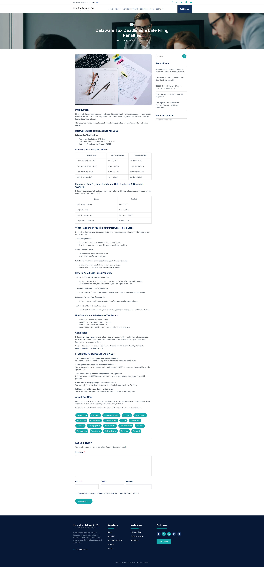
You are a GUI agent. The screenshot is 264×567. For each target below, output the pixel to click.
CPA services (95, 415)
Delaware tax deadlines (111, 415)
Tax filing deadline (110, 431)
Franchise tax (81, 420)
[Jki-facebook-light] (172, 2)
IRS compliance (95, 420)
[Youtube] (191, 2)
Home (110, 9)
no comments (143, 41)
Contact (160, 9)
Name (78, 481)
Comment (80, 452)
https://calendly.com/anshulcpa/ (87, 348)
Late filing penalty (110, 420)
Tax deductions (82, 431)
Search (184, 56)
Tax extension (95, 431)
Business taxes (82, 415)
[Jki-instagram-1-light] (186, 2)
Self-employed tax (94, 426)
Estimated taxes (140, 415)
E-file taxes (126, 415)
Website (129, 481)
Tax (132, 25)
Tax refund (136, 431)
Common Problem (130, 9)
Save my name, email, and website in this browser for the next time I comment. (108, 493)
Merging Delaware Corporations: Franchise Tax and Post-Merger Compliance (167, 105)
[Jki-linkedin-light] (181, 2)
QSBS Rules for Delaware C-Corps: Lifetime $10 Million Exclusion (168, 87)
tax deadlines (88, 337)
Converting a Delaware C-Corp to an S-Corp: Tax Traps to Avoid (170, 78)
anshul (119, 41)
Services (144, 9)
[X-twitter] (177, 2)
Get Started (184, 9)
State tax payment (126, 426)
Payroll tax (80, 426)
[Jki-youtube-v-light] (179, 534)
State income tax (110, 426)
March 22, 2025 (130, 41)
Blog (152, 9)
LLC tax (123, 420)
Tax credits (139, 426)
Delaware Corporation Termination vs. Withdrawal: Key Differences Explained (170, 70)
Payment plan (134, 420)
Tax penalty (124, 431)
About (118, 9)
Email (103, 481)
